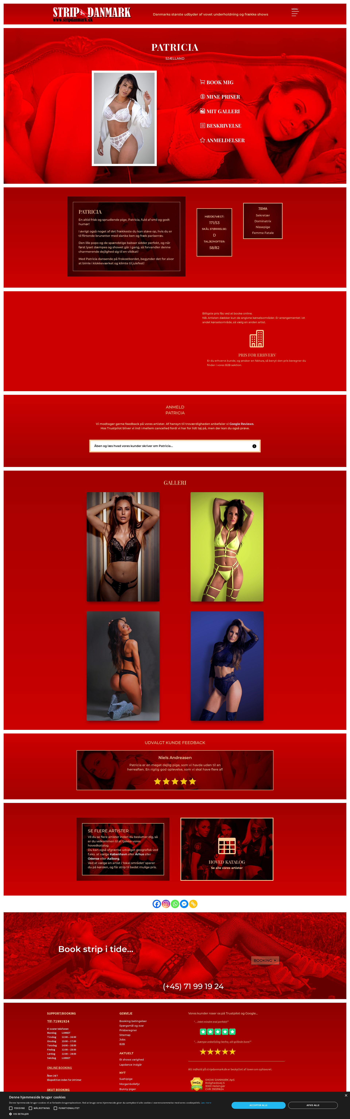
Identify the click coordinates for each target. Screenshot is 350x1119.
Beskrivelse (224, 125)
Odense (93, 858)
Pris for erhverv (257, 355)
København (118, 854)
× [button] (346, 1095)
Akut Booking (58, 1090)
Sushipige (126, 1079)
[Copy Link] (193, 904)
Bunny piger (127, 1089)
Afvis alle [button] (313, 1105)
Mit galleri (223, 111)
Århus (139, 854)
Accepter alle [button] (258, 1105)
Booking (263, 960)
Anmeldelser (226, 140)
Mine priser (223, 96)
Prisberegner (128, 1030)
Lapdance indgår (130, 1064)
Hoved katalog (227, 862)
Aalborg (113, 858)
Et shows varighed (131, 1059)
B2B (122, 1044)
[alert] (175, 1105)
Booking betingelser (133, 1021)
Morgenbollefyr (129, 1084)
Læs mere (206, 1102)
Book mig (220, 82)
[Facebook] (157, 904)
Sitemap (125, 1035)
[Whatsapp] (175, 904)
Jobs (122, 1039)
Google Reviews (241, 424)
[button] (110, 1114)
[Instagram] (166, 904)
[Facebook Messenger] (184, 904)
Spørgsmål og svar (131, 1025)
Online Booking (59, 1068)
